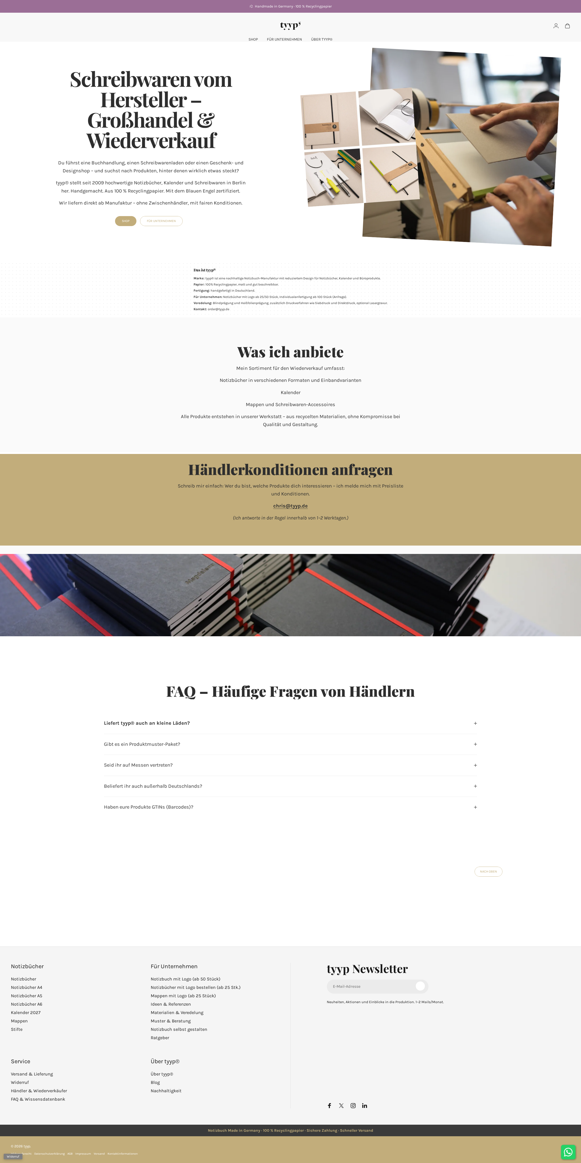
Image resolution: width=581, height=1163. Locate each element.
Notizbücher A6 (26, 1004)
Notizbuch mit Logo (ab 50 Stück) (185, 979)
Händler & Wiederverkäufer (39, 1090)
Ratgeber (160, 1037)
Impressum (83, 1153)
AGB (70, 1153)
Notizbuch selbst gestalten (179, 1029)
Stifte (16, 1029)
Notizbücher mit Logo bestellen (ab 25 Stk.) (196, 987)
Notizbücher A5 (26, 995)
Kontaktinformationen (123, 1153)
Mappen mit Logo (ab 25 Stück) (183, 995)
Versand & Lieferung (32, 1074)
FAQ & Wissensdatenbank (38, 1099)
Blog (155, 1082)
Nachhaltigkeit (166, 1090)
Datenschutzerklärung (49, 1153)
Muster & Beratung (171, 1021)
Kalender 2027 (25, 1012)
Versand (99, 1153)
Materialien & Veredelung (177, 1012)
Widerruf (20, 1082)
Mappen (19, 1021)
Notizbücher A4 (26, 987)
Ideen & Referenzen (171, 1004)
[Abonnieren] (420, 985)
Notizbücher (23, 979)
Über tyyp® (162, 1074)
